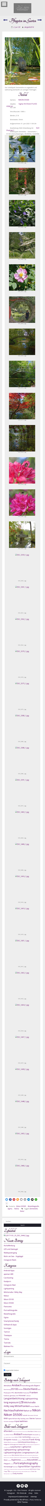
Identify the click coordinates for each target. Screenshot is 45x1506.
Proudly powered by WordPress (16, 1500)
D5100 (14, 1389)
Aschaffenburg (9, 1245)
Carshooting (8, 1278)
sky (18, 1418)
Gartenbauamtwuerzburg (26, 1442)
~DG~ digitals (22, 7)
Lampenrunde (7, 1447)
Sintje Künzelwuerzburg (15, 1469)
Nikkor (6, 1296)
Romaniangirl (8, 1467)
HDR (17, 1395)
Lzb (37, 1452)
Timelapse (8, 1335)
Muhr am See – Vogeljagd (13, 1256)
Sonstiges (7, 1328)
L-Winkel (28, 1395)
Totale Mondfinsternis (26, 1471)
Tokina (16, 1209)
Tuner (33, 1471)
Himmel (22, 1395)
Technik (6, 1421)
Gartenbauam (15, 1442)
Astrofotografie (28, 1385)
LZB (21, 1402)
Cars (20, 1437)
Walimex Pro (8, 1346)
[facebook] (18, 1486)
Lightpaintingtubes (13, 1452)
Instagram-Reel (10, 1285)
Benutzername (9, 1356)
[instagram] (22, 1486)
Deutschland (30, 1389)
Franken (34, 1392)
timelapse (11, 1421)
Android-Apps (9, 1270)
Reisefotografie (33, 1206)
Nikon (36, 1410)
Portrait (36, 1415)
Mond (21, 1457)
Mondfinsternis (26, 1457)
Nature (9, 1460)
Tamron (7, 1332)
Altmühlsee (7, 1386)
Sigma (10, 1209)
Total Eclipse (18, 1471)
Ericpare (8, 1439)
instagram (11, 1493)
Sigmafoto (35, 1466)
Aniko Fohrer (10, 1434)
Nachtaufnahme (13, 1410)
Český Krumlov (18, 1473)
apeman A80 (8, 1274)
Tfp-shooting (13, 1471)
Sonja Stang (23, 1469)
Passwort (7, 1363)
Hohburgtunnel (14, 1444)
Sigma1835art (12, 1418)
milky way (9, 1406)
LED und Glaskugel (11, 1249)
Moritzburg (35, 1457)
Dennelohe (33, 1209)
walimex (24, 1421)
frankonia (6, 1395)
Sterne (32, 1418)
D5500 (21, 1389)
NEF (31, 1411)
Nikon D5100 (9, 1299)
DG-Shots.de (21, 1493)
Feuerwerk (19, 1439)
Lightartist (26, 1447)
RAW (6, 1418)
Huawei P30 (22, 1444)
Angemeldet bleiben (12, 1370)
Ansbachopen (28, 1434)
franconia (26, 1393)
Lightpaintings (23, 1449)
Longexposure (28, 1452)
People (39, 1460)
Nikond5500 (32, 1460)
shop (30, 1493)
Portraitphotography (26, 1463)
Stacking (22, 1418)
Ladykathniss (37, 1444)
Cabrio (17, 1437)
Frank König (34, 1439)
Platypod (7, 1464)
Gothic (36, 1442)
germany (12, 1396)
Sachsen (15, 1467)
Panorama (8, 1306)
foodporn (7, 1281)
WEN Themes (22, 1502)
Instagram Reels (10, 1260)
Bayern (37, 1385)
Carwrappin (33, 1437)
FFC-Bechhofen (17, 1393)
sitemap (34, 1497)
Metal (23, 1455)
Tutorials (7, 1343)
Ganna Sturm (8, 1442)
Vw (35, 1471)
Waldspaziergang (10, 1253)
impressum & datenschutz (18, 1497)
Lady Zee (32, 1444)
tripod (16, 1421)
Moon (31, 1457)
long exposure (11, 1402)
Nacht (37, 1406)
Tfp (8, 1471)
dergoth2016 (29, 27)
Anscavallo (36, 1434)
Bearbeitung (7, 1389)
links (36, 1493)
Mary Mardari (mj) (17, 1455)
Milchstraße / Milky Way (13, 1292)
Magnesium (6, 1455)
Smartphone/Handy (11, 1321)
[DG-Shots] (26, 1486)
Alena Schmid (16, 1431)
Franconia (25, 1440)
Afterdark (8, 1431)
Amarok (26, 1431)
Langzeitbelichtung (14, 1398)
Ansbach (17, 1385)
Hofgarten (7, 1444)
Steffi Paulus (33, 1469)
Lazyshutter (15, 1447)
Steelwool (28, 1469)
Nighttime (16, 1460)
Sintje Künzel (7, 1469)
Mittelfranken (22, 1406)
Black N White (12, 1437)
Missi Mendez (10, 1457)
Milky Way (32, 1455)
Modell (32, 1406)
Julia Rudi (27, 1444)
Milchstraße (30, 1402)
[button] (6, 1199)
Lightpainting (9, 1289)
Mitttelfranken (17, 1457)
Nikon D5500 (21, 1206)
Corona (37, 1437)
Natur (22, 1211)
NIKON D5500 (23, 100)
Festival (14, 1440)
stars (27, 1418)
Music (6, 1460)
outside (25, 1415)
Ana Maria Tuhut (32, 1431)
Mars (10, 1455)
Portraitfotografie (10, 1310)
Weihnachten (7, 1473)
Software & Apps (10, 1325)
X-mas (11, 1473)
